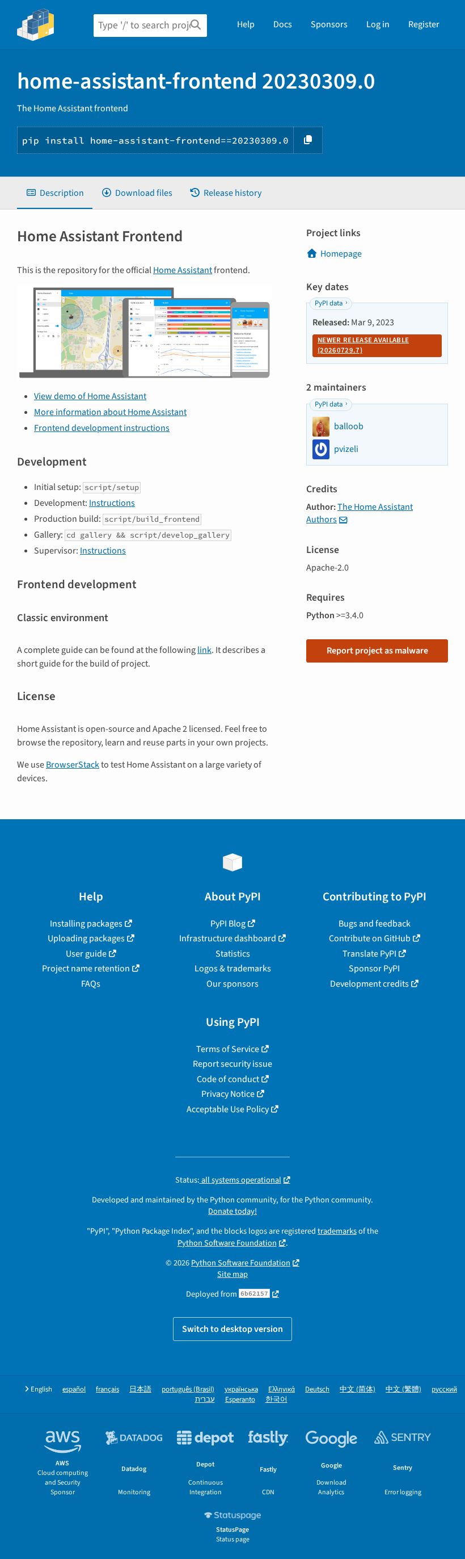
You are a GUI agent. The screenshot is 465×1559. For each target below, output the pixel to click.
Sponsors (329, 24)
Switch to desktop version (232, 1329)
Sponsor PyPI (374, 968)
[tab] (54, 193)
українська (241, 1389)
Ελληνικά (281, 1389)
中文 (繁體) (403, 1389)
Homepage (341, 254)
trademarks (337, 1231)
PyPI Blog (228, 923)
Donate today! (232, 1211)
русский (444, 1389)
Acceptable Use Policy (228, 1109)
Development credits (369, 984)
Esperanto (240, 1400)
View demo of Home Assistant (90, 396)
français (107, 1389)
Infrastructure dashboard (227, 938)
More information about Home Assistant (110, 412)
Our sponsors (232, 984)
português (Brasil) (188, 1389)
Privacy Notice (228, 1094)
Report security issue (232, 1064)
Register (423, 24)
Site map (232, 1274)
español (74, 1389)
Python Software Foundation (227, 1243)
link (204, 650)
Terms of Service (227, 1049)
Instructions (112, 503)
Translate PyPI (369, 954)
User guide (86, 954)
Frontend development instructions (102, 428)
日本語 (140, 1389)
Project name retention (86, 968)
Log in (378, 24)
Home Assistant (182, 270)
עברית (205, 1400)
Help (246, 24)
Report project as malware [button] (377, 650)
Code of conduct (228, 1079)
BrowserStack (72, 764)
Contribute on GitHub (370, 938)
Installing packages (86, 923)
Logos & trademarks (233, 968)
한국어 (276, 1400)
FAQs (90, 984)
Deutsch (317, 1389)
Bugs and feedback (375, 923)
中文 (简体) (357, 1389)
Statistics (232, 954)
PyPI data (329, 303)
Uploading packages (86, 938)
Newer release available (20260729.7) (363, 345)
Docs (282, 24)
